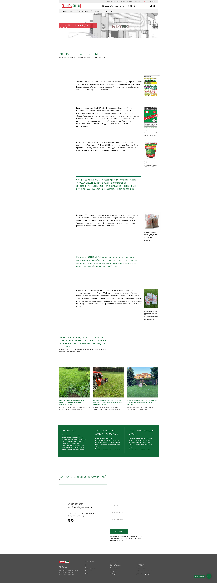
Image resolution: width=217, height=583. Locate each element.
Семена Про (114, 568)
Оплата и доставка (126, 1)
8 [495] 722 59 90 (133, 6)
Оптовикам (95, 11)
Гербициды (113, 574)
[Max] (60, 567)
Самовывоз (138, 1)
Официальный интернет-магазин (113, 6)
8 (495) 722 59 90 (141, 565)
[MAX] (151, 6)
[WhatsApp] (154, 6)
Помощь (152, 1)
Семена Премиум (115, 565)
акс (145, 568)
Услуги (104, 11)
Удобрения (113, 571)
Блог (111, 11)
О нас (145, 1)
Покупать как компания (112, 1)
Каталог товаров (68, 11)
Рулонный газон (82, 11)
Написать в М (140, 568)
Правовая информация (143, 574)
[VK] (63, 567)
